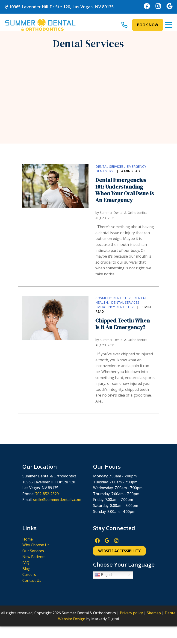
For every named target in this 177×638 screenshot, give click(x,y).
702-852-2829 (47, 493)
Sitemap (154, 612)
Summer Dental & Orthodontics (123, 212)
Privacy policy (131, 612)
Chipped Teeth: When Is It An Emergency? (122, 324)
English (106, 575)
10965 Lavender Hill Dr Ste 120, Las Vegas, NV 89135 (61, 6)
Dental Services (109, 166)
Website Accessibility (119, 550)
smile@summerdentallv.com (57, 499)
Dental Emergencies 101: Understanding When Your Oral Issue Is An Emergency (124, 189)
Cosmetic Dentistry (112, 298)
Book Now (147, 24)
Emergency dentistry (114, 307)
